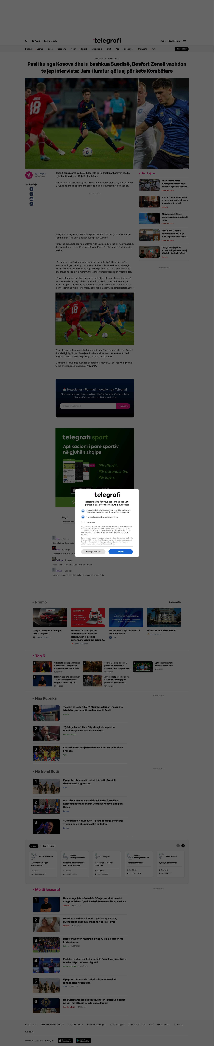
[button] (107, 522)
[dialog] (107, 523)
